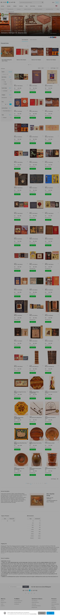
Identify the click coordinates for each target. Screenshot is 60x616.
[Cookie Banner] (30, 613)
